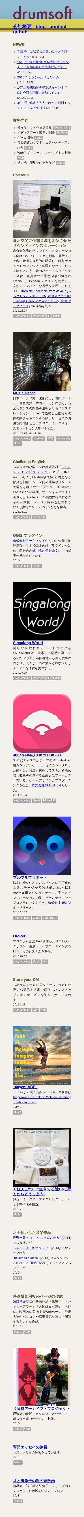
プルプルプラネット (30, 877)
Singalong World (28, 643)
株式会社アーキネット (29, 540)
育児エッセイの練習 (30, 1447)
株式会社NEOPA (43, 785)
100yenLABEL (25, 1087)
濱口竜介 (19, 1301)
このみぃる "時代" (25, 1263)
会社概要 (22, 26)
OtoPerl (20, 936)
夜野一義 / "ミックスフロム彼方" (37, 1237)
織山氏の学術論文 (45, 551)
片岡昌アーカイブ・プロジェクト (41, 1409)
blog (41, 26)
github (20, 31)
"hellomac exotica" (26, 1258)
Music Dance (24, 393)
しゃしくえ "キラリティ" (31, 1248)
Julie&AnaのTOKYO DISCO (37, 755)
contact (58, 26)
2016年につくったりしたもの (38, 77)
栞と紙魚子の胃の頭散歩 (34, 1481)
